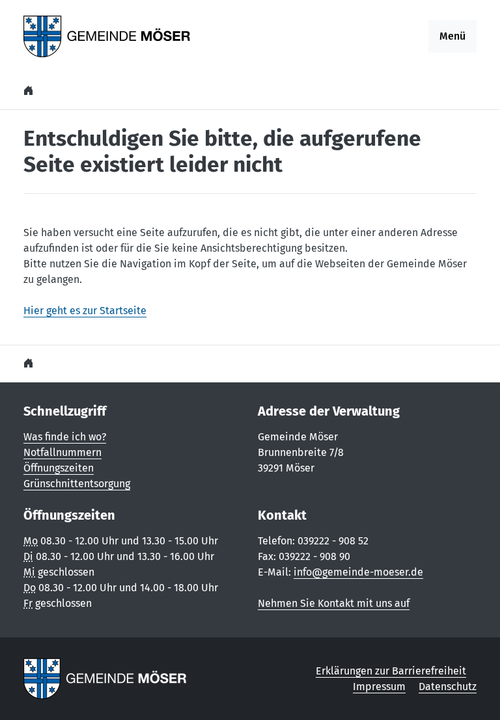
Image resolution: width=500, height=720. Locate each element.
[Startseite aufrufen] (107, 35)
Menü (452, 36)
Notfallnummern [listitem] (62, 452)
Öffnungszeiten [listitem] (58, 468)
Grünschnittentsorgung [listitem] (76, 483)
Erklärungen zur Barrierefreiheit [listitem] (391, 671)
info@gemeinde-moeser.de (358, 572)
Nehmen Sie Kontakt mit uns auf (334, 603)
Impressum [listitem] (379, 686)
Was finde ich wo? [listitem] (64, 437)
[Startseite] (29, 91)
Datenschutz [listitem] (448, 686)
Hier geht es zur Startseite (84, 310)
